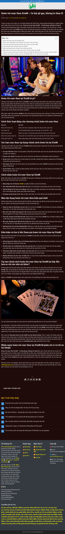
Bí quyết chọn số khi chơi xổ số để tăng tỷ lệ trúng (21, 403)
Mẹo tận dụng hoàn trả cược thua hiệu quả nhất (17, 48)
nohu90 (23, 510)
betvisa (51, 517)
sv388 (52, 510)
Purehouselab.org (8, 446)
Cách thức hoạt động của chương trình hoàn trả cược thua (20, 42)
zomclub (25, 519)
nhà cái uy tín (42, 507)
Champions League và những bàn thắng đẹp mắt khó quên (23, 426)
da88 (48, 514)
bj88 (40, 517)
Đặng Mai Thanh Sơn (21, 17)
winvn (3, 519)
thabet (18, 514)
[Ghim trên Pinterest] (37, 379)
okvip (16, 512)
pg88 (20, 512)
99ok (47, 510)
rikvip (6, 510)
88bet (3, 521)
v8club (39, 519)
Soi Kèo (5, 462)
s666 (28, 512)
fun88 (26, 517)
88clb (51, 519)
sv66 (53, 521)
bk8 (2, 512)
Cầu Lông (9, 460)
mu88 (36, 521)
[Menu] (2, 6)
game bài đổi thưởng (28, 523)
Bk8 (40, 521)
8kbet (15, 519)
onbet (30, 514)
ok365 (35, 514)
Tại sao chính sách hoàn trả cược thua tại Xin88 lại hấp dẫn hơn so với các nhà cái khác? (30, 52)
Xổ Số (16, 460)
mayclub (46, 519)
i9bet (31, 519)
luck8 (11, 521)
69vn (32, 512)
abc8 (56, 510)
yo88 (26, 514)
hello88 (9, 519)
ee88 (34, 507)
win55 (44, 521)
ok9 (55, 519)
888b (24, 512)
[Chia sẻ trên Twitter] (31, 379)
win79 (42, 512)
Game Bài (27, 446)
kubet (3, 514)
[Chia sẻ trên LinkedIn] (39, 379)
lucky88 (59, 521)
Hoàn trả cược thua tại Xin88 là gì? (13, 40)
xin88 (37, 512)
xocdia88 (48, 512)
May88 (16, 521)
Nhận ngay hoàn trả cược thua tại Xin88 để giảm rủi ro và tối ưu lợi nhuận (25, 54)
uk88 (3, 523)
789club (14, 507)
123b (13, 514)
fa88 (44, 514)
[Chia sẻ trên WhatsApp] (25, 379)
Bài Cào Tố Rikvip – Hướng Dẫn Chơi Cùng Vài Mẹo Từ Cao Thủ (24, 412)
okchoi (44, 517)
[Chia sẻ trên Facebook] (28, 379)
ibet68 (32, 510)
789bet (20, 507)
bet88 (22, 521)
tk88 (27, 510)
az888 (20, 519)
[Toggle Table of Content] (55, 38)
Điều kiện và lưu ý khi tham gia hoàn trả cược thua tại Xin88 (21, 50)
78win (61, 510)
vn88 (21, 517)
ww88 (6, 512)
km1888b (54, 514)
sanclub (26, 507)
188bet (54, 512)
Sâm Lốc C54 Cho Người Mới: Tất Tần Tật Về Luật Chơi (22, 407)
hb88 (11, 512)
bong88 (8, 514)
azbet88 (4, 517)
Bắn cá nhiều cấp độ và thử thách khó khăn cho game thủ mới (24, 421)
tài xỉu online (6, 507)
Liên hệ (38, 457)
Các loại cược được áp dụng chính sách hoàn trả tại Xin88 (20, 44)
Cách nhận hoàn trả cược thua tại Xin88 (15, 46)
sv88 (60, 517)
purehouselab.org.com (56, 456)
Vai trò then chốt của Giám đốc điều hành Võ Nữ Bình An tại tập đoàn (27, 430)
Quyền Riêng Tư (41, 454)
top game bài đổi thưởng (45, 523)
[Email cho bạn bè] (34, 379)
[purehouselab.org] (32, 5)
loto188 (35, 517)
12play (37, 510)
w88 (31, 507)
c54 (22, 514)
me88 (30, 517)
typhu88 (10, 517)
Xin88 (21, 184)
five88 (17, 510)
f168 (13, 523)
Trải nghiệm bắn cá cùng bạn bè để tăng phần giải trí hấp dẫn (24, 416)
